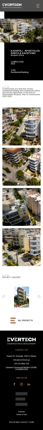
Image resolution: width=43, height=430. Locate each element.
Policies (21, 412)
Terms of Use (21, 414)
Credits (31, 422)
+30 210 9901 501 (21, 364)
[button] (4, 296)
